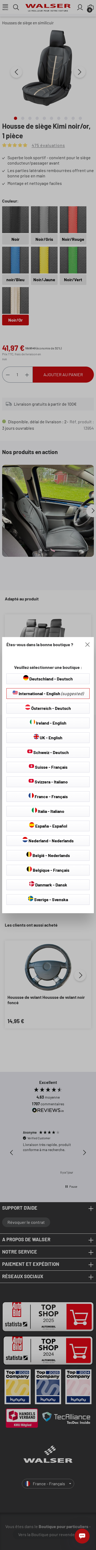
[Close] (87, 644)
